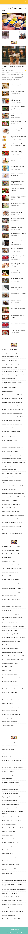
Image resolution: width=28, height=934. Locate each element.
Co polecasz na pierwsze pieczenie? (9, 745)
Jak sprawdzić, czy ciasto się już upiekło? (11, 918)
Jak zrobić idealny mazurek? (8, 853)
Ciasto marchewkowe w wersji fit (18, 308)
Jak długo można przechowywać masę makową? (12, 911)
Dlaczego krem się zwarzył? (8, 838)
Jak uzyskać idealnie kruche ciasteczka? (10, 579)
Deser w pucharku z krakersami (17, 270)
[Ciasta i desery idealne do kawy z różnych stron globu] (5, 265)
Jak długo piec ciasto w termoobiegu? (10, 529)
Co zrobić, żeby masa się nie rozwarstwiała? (11, 444)
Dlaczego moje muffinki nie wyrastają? (10, 699)
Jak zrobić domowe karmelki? (8, 603)
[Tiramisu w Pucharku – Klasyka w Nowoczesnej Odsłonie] (5, 198)
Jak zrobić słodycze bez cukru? (8, 436)
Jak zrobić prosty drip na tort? (8, 831)
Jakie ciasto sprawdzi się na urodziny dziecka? (12, 413)
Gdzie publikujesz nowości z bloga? (9, 893)
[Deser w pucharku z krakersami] (5, 273)
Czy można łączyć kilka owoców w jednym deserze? (13, 496)
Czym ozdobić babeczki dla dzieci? (9, 764)
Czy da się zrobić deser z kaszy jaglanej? (10, 614)
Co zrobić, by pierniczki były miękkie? (10, 897)
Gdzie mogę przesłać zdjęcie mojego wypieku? (12, 652)
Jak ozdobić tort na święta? (7, 666)
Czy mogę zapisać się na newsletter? (9, 610)
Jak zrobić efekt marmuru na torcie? (9, 360)
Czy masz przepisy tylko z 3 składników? (11, 504)
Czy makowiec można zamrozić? (9, 824)
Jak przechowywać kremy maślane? (9, 692)
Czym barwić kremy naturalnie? (9, 469)
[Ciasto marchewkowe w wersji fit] (5, 310)
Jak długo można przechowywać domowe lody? (12, 760)
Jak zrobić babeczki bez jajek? (8, 507)
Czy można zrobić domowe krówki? (9, 349)
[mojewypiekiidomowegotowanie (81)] (14, 29)
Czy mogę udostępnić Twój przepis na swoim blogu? (13, 637)
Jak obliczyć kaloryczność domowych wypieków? (12, 904)
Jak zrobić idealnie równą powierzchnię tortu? (12, 606)
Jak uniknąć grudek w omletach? (18, 91)
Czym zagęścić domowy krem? (8, 427)
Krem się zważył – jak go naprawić (18, 233)
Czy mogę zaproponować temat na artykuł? (11, 477)
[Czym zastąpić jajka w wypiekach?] (5, 295)
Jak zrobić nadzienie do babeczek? (9, 710)
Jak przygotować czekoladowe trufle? (10, 648)
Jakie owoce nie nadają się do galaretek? (10, 782)
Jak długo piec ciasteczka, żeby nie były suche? (12, 707)
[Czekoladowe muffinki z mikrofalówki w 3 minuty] (5, 213)
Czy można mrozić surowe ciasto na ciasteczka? (12, 767)
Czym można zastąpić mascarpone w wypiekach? (12, 447)
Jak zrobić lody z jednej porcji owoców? (10, 864)
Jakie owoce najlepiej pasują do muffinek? (11, 546)
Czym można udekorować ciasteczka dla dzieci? (12, 729)
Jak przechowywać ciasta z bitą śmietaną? (11, 797)
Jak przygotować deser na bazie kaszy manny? (12, 402)
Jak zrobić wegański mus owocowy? (9, 500)
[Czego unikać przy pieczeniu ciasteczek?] (5, 250)
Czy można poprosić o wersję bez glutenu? (11, 599)
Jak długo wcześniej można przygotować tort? (12, 857)
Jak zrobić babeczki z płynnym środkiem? (11, 511)
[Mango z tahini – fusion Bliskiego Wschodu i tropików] (5, 332)
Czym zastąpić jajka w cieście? (8, 561)
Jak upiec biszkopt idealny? (8, 391)
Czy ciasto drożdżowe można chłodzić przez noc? (12, 371)
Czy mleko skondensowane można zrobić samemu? (13, 786)
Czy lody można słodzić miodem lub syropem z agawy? (14, 880)
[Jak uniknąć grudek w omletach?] (5, 93)
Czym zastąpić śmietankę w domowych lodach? (12, 398)
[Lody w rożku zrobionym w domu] (5, 86)
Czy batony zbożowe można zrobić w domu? (11, 714)
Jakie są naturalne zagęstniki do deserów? (11, 677)
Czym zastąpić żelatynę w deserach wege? (11, 364)
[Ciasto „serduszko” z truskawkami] (5, 325)
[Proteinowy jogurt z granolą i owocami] (5, 317)
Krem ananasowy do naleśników (18, 218)
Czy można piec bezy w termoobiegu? (10, 685)
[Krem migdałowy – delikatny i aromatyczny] (5, 280)
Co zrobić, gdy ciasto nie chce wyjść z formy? (12, 353)
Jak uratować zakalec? (6, 756)
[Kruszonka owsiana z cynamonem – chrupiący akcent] (5, 175)
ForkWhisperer (4, 70)
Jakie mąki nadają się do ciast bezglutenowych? (12, 424)
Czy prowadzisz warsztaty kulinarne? (10, 633)
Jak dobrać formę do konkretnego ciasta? (11, 842)
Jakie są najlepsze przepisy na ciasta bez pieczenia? (13, 515)
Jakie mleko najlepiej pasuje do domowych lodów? (13, 655)
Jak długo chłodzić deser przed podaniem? (11, 575)
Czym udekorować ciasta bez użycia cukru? (11, 820)
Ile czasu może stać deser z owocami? (10, 405)
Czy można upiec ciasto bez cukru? (9, 807)
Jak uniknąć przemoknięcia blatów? (9, 440)
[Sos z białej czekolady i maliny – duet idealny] (5, 183)
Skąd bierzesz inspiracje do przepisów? (10, 816)
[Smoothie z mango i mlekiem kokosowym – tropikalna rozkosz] (5, 146)
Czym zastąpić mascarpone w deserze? (10, 663)
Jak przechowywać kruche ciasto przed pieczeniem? (13, 626)
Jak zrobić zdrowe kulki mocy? (8, 742)
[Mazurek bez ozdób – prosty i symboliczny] (5, 190)
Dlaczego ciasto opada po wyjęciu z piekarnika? (12, 688)
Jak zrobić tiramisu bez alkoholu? (9, 378)
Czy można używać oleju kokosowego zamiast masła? (13, 462)
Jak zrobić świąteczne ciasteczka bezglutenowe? (12, 533)
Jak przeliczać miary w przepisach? (9, 489)
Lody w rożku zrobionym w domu (18, 84)
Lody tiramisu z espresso (16, 300)
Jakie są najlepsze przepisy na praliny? (10, 356)
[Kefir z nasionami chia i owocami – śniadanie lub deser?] (5, 205)
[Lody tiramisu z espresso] (5, 302)
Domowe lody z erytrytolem (17, 128)
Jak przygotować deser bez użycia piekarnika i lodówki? (14, 753)
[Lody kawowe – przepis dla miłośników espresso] (5, 100)
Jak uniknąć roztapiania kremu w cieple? (10, 804)
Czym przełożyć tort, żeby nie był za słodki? (11, 458)
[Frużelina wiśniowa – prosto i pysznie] (5, 258)
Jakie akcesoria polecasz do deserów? (10, 595)
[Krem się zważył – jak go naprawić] (5, 235)
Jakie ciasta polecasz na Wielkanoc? (9, 721)
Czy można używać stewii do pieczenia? (10, 550)
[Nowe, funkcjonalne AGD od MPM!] (5, 243)
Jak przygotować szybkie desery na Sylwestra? (12, 394)
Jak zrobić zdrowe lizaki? (7, 873)
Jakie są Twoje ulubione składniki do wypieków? (12, 588)
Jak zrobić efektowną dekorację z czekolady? (11, 526)
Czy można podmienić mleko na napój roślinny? (12, 485)
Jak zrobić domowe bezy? (7, 835)
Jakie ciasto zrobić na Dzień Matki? (9, 623)
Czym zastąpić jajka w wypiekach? (18, 293)
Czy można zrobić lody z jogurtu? (9, 771)
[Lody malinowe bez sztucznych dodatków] (5, 160)
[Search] (26, 2)
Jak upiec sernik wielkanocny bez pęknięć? (11, 641)
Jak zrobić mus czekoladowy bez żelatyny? (11, 592)
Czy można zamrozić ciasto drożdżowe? (10, 877)
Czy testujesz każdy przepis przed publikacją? (12, 900)
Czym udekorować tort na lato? (8, 915)
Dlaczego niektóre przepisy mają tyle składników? (13, 375)
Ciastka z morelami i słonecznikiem (18, 121)
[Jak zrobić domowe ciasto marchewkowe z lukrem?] (5, 153)
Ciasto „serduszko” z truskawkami (18, 323)
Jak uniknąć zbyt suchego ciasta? (9, 860)
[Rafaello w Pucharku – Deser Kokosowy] (5, 116)
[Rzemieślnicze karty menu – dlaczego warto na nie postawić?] (5, 287)
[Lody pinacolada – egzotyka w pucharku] (5, 168)
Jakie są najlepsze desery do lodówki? (10, 451)
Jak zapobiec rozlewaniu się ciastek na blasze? (12, 473)
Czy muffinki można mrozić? (8, 557)
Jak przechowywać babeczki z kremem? (10, 789)
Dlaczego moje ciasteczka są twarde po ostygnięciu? (13, 849)
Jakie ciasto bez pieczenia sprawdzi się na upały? (12, 522)
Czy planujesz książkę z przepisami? (9, 800)
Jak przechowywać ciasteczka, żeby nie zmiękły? (12, 827)
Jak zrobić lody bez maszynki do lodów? (10, 572)
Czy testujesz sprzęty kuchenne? (9, 387)
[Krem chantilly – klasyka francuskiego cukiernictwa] (5, 228)
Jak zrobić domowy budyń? (8, 703)
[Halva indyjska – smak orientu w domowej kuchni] (5, 108)
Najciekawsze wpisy (15, 929)
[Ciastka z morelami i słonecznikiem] (5, 123)
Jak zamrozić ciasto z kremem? (8, 696)
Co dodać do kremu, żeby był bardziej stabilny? (12, 568)
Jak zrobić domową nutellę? (8, 778)
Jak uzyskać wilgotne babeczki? (8, 644)
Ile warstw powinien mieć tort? (8, 725)
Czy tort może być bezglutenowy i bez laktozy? (12, 846)
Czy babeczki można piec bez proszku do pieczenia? (13, 409)
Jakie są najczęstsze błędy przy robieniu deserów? (12, 659)
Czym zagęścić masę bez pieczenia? (9, 466)
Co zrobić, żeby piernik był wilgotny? (10, 793)
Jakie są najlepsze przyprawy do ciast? (10, 718)
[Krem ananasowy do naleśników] (5, 220)
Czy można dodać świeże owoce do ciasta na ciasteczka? (14, 889)
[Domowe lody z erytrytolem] (5, 131)
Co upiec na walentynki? (7, 907)
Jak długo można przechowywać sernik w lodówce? (13, 493)
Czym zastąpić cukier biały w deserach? (10, 367)
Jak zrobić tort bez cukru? (7, 670)
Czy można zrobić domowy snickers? (10, 518)
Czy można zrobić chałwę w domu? (9, 674)
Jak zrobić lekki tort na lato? (8, 749)
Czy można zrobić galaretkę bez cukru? (10, 564)
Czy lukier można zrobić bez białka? (10, 681)
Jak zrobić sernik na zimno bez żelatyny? (11, 630)
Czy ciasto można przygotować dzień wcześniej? (12, 416)
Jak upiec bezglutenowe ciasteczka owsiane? (11, 420)
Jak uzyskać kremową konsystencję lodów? (11, 553)
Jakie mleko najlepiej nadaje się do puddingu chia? (13, 455)
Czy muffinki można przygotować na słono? (11, 775)
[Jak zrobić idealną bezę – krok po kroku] (14, 55)
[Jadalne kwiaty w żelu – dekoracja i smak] (5, 138)
